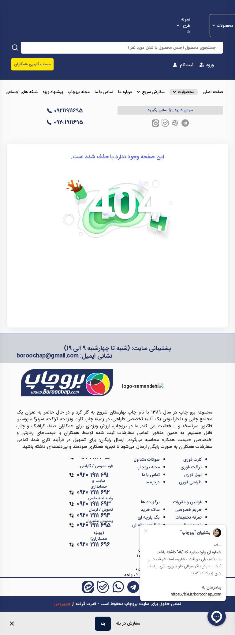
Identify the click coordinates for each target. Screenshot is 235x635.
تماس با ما (104, 92)
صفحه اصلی (213, 92)
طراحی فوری (190, 482)
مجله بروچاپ (79, 92)
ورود (210, 65)
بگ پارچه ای (149, 517)
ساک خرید (150, 509)
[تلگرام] (185, 123)
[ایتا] (155, 123)
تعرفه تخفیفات (189, 517)
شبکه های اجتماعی (22, 92)
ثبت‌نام (186, 65)
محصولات (225, 26)
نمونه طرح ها (185, 26)
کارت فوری (192, 459)
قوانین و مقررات (187, 502)
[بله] (165, 123)
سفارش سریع (153, 92)
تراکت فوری (191, 467)
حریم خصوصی (188, 509)
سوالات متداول (147, 459)
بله (102, 623)
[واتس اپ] (118, 587)
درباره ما (125, 92)
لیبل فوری (193, 474)
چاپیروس (62, 603)
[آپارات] (175, 123)
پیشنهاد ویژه (53, 92)
